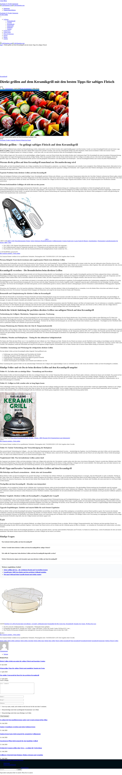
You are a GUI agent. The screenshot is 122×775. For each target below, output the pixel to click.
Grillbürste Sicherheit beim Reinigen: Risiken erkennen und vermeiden (21, 755)
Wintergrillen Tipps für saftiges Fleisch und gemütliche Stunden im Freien (22, 668)
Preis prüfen (16, 253)
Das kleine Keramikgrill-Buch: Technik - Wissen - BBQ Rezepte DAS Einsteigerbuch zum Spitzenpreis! (40, 438)
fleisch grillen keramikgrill (63, 641)
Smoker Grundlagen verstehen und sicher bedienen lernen (17, 727)
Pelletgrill (10, 27)
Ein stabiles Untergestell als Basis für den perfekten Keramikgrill (19, 675)
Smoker (9, 29)
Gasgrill (9, 22)
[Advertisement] (61, 61)
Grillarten (6, 19)
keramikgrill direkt (86, 641)
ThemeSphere (25, 768)
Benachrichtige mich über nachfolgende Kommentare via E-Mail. (20, 710)
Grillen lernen (7, 32)
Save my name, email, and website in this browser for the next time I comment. (24, 706)
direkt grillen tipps (39, 641)
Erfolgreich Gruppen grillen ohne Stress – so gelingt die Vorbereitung (21, 748)
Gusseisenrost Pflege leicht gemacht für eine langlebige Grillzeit (19, 741)
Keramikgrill (10, 24)
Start (1, 45)
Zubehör (6, 38)
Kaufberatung (7, 30)
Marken (5, 37)
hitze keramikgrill (76, 641)
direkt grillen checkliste (27, 641)
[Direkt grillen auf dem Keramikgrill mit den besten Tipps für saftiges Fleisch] (34, 135)
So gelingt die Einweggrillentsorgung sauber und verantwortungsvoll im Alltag (23, 720)
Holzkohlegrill (11, 21)
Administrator (9, 88)
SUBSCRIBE (4, 14)
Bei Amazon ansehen (6, 253)
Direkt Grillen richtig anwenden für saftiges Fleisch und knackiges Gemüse (22, 661)
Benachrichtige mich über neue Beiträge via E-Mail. (16, 713)
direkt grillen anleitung (14, 641)
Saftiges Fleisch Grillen (111, 641)
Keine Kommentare (25, 88)
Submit (19, 769)
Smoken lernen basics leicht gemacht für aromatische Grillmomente (20, 734)
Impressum (7, 8)
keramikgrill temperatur (98, 641)
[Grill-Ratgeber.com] (12, 5)
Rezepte (6, 35)
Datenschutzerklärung (10, 10)
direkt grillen (3, 641)
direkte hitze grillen (49, 641)
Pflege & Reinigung (9, 34)
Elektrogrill (10, 26)
